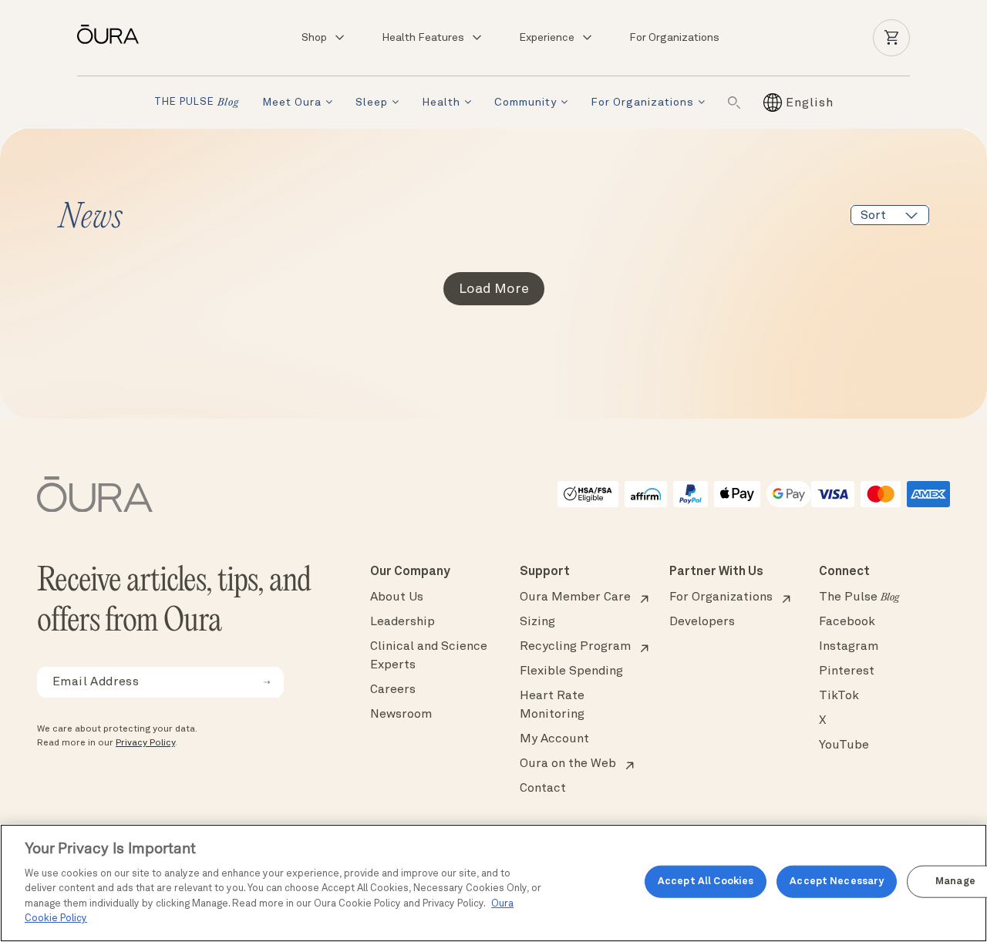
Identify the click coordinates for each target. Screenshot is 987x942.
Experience (546, 37)
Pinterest (846, 671)
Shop (314, 37)
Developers (702, 622)
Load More (494, 289)
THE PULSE (196, 103)
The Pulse (859, 597)
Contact (543, 788)
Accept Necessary (837, 881)
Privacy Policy (145, 743)
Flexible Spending (571, 671)
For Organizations (674, 37)
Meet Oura (292, 102)
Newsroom (401, 714)
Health (441, 102)
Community (525, 102)
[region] (493, 883)
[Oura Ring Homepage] (114, 34)
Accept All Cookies (705, 881)
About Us (396, 597)
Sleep (371, 102)
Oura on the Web (568, 764)
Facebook (847, 622)
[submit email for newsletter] (266, 682)
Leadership (402, 622)
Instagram (848, 647)
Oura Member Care (575, 597)
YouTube (844, 745)
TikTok (839, 696)
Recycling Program (575, 647)
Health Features (423, 37)
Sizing (537, 622)
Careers (393, 690)
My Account (554, 739)
